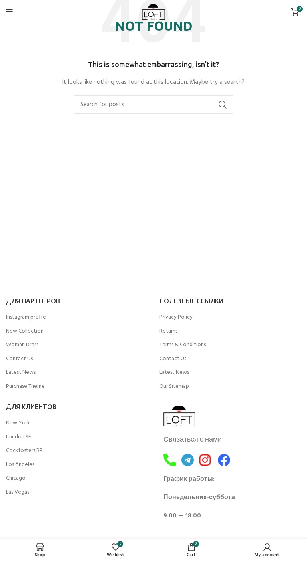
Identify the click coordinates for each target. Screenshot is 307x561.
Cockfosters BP (24, 451)
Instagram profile (26, 317)
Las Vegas (17, 492)
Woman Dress (22, 345)
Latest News (21, 373)
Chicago (16, 478)
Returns (168, 331)
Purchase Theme (25, 387)
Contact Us (19, 359)
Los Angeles (20, 465)
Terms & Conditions (182, 345)
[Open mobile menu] (9, 12)
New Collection (25, 331)
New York (18, 423)
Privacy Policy (176, 317)
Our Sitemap (174, 387)
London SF (18, 437)
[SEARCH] (223, 104)
